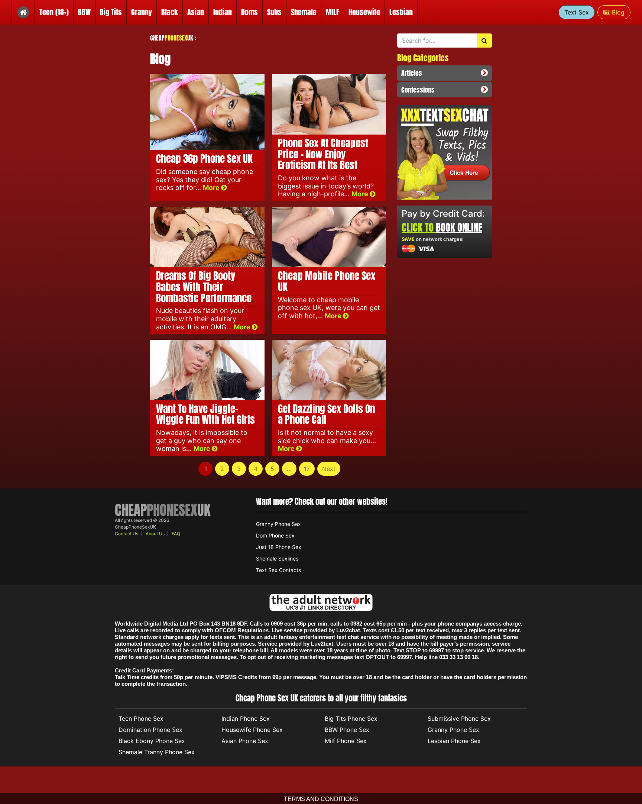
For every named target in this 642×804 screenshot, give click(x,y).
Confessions (418, 90)
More (212, 187)
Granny (141, 12)
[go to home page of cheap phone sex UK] (23, 12)
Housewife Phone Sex (252, 729)
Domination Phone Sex (150, 729)
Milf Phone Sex (346, 741)
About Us (155, 533)
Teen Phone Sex (141, 718)
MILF (332, 12)
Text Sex (576, 12)
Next (328, 468)
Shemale (304, 12)
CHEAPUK (171, 37)
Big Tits (111, 12)
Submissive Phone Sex (459, 718)
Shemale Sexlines (277, 558)
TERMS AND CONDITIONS (321, 799)
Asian (195, 12)
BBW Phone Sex (347, 729)
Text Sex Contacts (278, 570)
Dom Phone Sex (275, 535)
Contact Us (126, 533)
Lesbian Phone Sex (454, 741)
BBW (84, 12)
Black (169, 12)
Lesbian (401, 12)
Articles (411, 73)
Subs (274, 12)
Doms (249, 12)
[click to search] (484, 40)
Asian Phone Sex (244, 741)
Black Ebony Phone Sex (152, 741)
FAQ (176, 533)
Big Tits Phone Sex (351, 718)
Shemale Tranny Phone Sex (157, 752)
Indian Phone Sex (245, 718)
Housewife (364, 12)
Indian (222, 12)
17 (307, 468)
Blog (617, 12)
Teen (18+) (54, 12)
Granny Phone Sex (278, 524)
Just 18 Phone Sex (278, 547)
